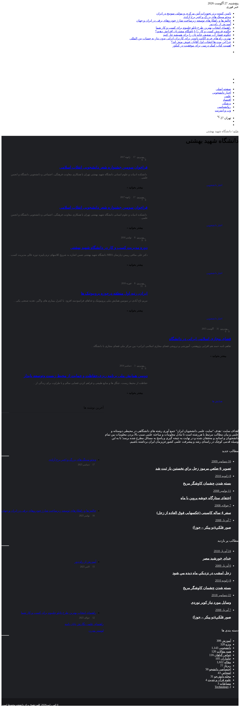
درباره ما (199, 707)
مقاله (227, 662)
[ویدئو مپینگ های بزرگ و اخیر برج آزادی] (49, 437)
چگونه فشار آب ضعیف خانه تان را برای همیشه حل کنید (197, 34)
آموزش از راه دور (220, 24)
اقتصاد (227, 99)
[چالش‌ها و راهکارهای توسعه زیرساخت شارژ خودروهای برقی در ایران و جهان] (49, 488)
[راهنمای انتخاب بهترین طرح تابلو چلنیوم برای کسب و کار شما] (49, 590)
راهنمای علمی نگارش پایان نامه (84, 624)
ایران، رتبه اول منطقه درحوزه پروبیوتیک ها (114, 293)
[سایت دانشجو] (212, 72)
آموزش (226, 640)
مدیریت (140, 157)
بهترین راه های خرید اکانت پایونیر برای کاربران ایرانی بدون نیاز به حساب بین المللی (180, 38)
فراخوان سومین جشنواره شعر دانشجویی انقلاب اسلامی (103, 167)
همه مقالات (224, 651)
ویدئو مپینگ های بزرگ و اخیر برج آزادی (207, 17)
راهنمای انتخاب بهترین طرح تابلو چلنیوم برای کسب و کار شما (193, 27)
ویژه (228, 644)
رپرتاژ (227, 665)
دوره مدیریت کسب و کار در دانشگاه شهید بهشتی (109, 247)
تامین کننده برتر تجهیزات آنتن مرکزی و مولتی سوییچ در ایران (193, 13)
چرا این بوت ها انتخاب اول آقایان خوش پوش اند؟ (201, 42)
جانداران (226, 658)
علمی (227, 96)
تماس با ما (213, 707)
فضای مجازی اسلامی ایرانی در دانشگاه (200, 339)
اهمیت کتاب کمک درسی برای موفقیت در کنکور (201, 45)
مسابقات (225, 683)
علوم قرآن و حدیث (219, 680)
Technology (222, 686)
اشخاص (226, 672)
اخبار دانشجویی (221, 92)
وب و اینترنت (223, 110)
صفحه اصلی (223, 89)
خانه (235, 131)
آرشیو (226, 707)
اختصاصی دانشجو (220, 669)
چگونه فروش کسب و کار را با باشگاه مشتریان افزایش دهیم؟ (193, 31)
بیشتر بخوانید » (135, 187)
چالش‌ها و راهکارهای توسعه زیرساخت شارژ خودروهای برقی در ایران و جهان (183, 20)
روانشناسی (224, 106)
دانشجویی (225, 647)
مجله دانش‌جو (222, 676)
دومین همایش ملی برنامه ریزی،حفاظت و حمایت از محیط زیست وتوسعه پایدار (86, 376)
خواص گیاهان (222, 655)
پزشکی (226, 103)
